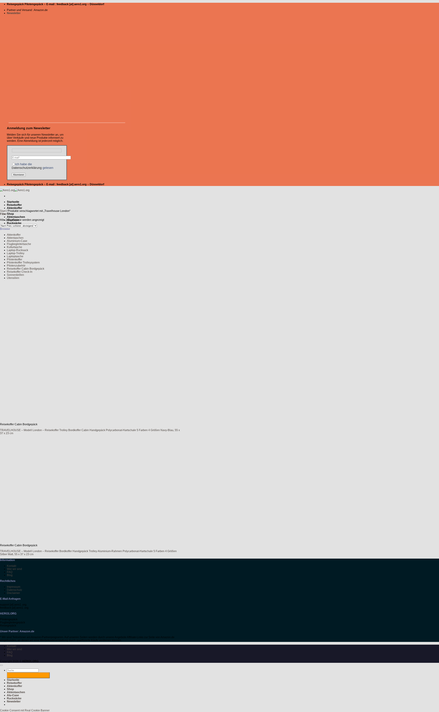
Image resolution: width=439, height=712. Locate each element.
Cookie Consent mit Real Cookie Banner (25, 710)
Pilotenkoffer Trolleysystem (23, 262)
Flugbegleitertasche (19, 244)
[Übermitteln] (28, 675)
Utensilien (13, 277)
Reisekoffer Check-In (19, 271)
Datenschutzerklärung (27, 168)
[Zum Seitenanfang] (1, 665)
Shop (10, 213)
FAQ (9, 572)
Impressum (13, 586)
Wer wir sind (14, 569)
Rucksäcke (14, 223)
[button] (14, 13)
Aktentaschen (16, 216)
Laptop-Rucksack (17, 250)
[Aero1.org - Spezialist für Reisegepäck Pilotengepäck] (14, 190)
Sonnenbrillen (15, 274)
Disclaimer (13, 593)
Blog (10, 575)
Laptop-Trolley (15, 253)
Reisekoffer (14, 204)
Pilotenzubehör (16, 265)
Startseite (13, 201)
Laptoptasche (15, 256)
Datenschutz (14, 589)
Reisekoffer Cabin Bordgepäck (25, 268)
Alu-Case (13, 695)
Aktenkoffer (14, 208)
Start (3, 210)
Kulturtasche (14, 247)
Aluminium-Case (17, 240)
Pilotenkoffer (14, 259)
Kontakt (11, 565)
